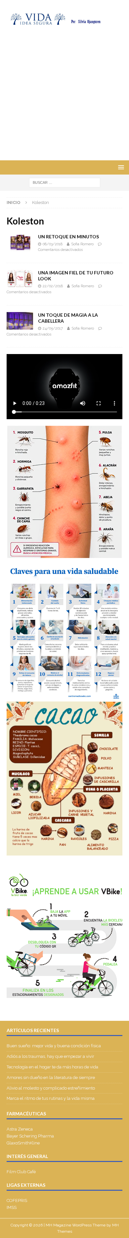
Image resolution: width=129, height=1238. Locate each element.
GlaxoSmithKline (23, 1142)
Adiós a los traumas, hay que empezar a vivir (51, 1056)
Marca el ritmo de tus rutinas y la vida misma (51, 1098)
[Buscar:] (64, 182)
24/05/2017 (53, 328)
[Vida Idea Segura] (64, 21)
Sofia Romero (82, 244)
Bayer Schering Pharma (30, 1136)
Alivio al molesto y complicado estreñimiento (51, 1088)
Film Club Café (21, 1171)
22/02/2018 (53, 286)
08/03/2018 (53, 244)
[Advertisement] (64, 92)
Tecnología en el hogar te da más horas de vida (52, 1066)
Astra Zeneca (20, 1129)
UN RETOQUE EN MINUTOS (68, 236)
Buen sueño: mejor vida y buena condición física (54, 1045)
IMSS (12, 1207)
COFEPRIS (17, 1200)
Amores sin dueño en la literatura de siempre (51, 1077)
